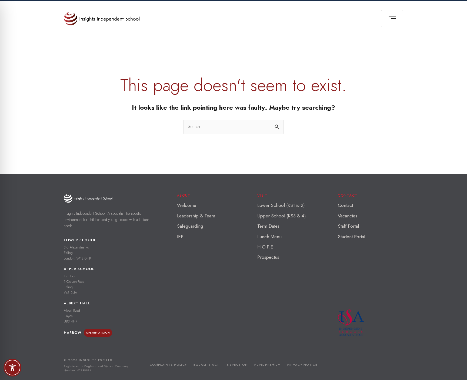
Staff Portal (348, 226)
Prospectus (268, 257)
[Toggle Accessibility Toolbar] (12, 367)
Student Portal (351, 236)
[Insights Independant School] (102, 19)
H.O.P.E (265, 247)
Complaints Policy (168, 364)
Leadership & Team (196, 216)
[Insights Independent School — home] (88, 198)
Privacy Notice (302, 364)
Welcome (186, 205)
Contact (345, 205)
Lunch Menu (269, 236)
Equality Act (206, 364)
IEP (180, 236)
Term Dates (268, 226)
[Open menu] (392, 18)
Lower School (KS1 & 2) (281, 205)
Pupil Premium (267, 364)
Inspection (237, 364)
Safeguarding (190, 226)
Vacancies (347, 216)
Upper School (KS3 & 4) (281, 216)
